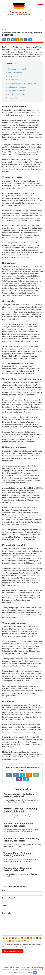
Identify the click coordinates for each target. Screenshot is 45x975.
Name (5, 890)
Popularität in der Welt (16, 91)
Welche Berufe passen (16, 94)
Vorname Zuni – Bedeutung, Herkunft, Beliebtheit (17, 869)
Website (5, 905)
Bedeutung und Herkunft (17, 69)
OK (35, 972)
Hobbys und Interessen (17, 87)
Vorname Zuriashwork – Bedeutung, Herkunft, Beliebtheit (21, 839)
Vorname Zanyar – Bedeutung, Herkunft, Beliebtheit (18, 795)
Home (4, 29)
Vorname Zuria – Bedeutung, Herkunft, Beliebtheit (18, 854)
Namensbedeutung (19, 12)
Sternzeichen (13, 80)
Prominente (12, 98)
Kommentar (6, 913)
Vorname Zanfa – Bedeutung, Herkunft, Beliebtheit (18, 824)
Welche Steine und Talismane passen (22, 83)
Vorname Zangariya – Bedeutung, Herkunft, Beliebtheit (20, 809)
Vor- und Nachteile (15, 73)
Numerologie (13, 76)
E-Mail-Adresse (8, 898)
